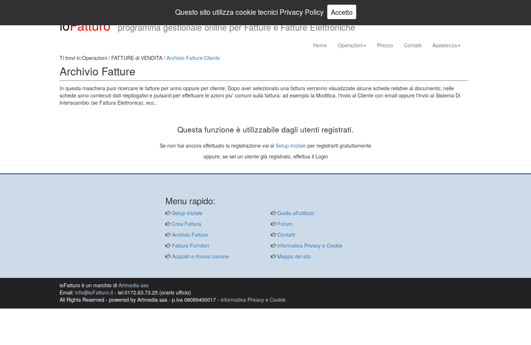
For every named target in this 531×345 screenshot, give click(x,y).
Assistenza (444, 45)
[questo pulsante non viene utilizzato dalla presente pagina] (65, 169)
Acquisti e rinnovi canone (199, 256)
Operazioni (350, 45)
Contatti (413, 45)
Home (320, 45)
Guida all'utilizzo (295, 213)
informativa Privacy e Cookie (309, 245)
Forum (284, 223)
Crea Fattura (185, 223)
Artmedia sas (133, 285)
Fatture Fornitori (189, 245)
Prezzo (385, 45)
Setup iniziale (291, 145)
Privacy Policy (302, 11)
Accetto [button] (342, 12)
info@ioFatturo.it (94, 292)
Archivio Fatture (189, 234)
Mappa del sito (293, 256)
